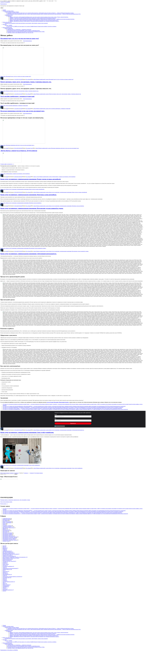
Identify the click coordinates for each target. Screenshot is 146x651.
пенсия (5, 579)
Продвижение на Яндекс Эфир (9, 538)
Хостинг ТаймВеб (8, 25)
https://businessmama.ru (27, 40)
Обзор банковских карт (7, 27)
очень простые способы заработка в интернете (12, 576)
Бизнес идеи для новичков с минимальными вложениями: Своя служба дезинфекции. (27, 432)
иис (4, 570)
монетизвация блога (7, 574)
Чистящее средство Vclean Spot (9, 561)
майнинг (5, 572)
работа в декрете (6, 584)
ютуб (4, 590)
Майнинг (4, 528)
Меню (2, 7)
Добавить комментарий (54, 79)
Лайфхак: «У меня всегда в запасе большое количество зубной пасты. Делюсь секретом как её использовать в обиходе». (33, 18)
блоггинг (5, 565)
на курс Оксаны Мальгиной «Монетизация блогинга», (58, 402)
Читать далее (15, 76)
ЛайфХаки (9, 631)
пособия (5, 580)
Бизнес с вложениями (7, 522)
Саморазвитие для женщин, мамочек (10, 539)
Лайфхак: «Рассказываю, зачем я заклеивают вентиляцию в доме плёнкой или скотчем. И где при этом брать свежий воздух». (34, 20)
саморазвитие (6, 585)
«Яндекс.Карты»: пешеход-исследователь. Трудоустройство (18, 150)
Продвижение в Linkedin (7, 533)
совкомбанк (6, 586)
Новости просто (6, 529)
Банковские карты (6, 519)
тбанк (4, 587)
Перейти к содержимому (5, 1)
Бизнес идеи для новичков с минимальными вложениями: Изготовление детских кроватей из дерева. (31, 208)
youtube (5, 549)
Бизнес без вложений (7, 521)
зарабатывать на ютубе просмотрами (10, 568)
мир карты (5, 573)
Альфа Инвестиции (6, 518)
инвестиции (6, 571)
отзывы (5, 575)
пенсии (5, 578)
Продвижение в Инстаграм (8, 535)
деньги (5, 567)
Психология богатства (8, 559)
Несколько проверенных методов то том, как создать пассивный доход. (22, 111)
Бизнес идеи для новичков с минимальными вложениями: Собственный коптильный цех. (28, 253)
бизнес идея (6, 564)
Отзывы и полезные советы (8, 10)
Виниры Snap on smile (8, 555)
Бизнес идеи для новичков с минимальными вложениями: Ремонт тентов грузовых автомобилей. (30, 179)
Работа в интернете (7, 560)
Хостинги (5, 24)
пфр (4, 582)
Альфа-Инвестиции (7, 550)
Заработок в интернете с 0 (8, 526)
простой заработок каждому (9, 581)
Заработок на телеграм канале (9, 556)
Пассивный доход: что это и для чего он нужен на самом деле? (19, 38)
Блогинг (4, 523)
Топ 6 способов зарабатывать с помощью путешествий (17, 96)
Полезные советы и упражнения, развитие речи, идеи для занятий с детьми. (15, 499)
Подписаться (73, 423)
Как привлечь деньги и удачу (8, 527)
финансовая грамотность (8, 589)
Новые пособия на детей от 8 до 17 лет (11, 558)
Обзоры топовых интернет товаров (12, 11)
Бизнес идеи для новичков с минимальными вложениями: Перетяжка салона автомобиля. (28, 194)
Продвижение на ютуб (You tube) (9, 537)
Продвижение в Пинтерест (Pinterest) (10, 536)
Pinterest (5, 548)
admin (7, 79)
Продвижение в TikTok (7, 534)
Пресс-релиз (5, 531)
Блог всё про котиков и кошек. (6, 501)
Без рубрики (28, 79)
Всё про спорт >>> (4, 503)
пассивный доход (7, 577)
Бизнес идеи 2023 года (7, 22)
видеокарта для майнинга (8, 566)
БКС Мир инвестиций (8, 551)
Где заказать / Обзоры (7, 525)
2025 (4, 546)
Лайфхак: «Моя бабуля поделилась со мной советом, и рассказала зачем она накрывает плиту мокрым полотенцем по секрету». (34, 21)
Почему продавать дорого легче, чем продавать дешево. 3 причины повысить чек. (25, 82)
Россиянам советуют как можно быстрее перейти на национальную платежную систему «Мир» (26, 31)
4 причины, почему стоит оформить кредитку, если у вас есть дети (20, 32)
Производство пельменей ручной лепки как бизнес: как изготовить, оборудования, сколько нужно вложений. (26, 23)
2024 (4, 545)
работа (34, 79)
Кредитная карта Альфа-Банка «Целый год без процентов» (15, 557)
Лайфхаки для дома (9, 14)
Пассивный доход (29, 148)
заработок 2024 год (7, 569)
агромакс (5, 562)
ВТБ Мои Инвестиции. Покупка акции (11, 554)
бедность (5, 563)
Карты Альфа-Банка (9, 28)
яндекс (38, 176)
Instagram (5, 547)
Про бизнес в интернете (7, 532)
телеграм (5, 588)
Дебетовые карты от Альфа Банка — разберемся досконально (19, 29)
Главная (4, 9)
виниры (4, 524)
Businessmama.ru (3, 3)
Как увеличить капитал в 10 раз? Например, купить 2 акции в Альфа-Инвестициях (23, 30)
